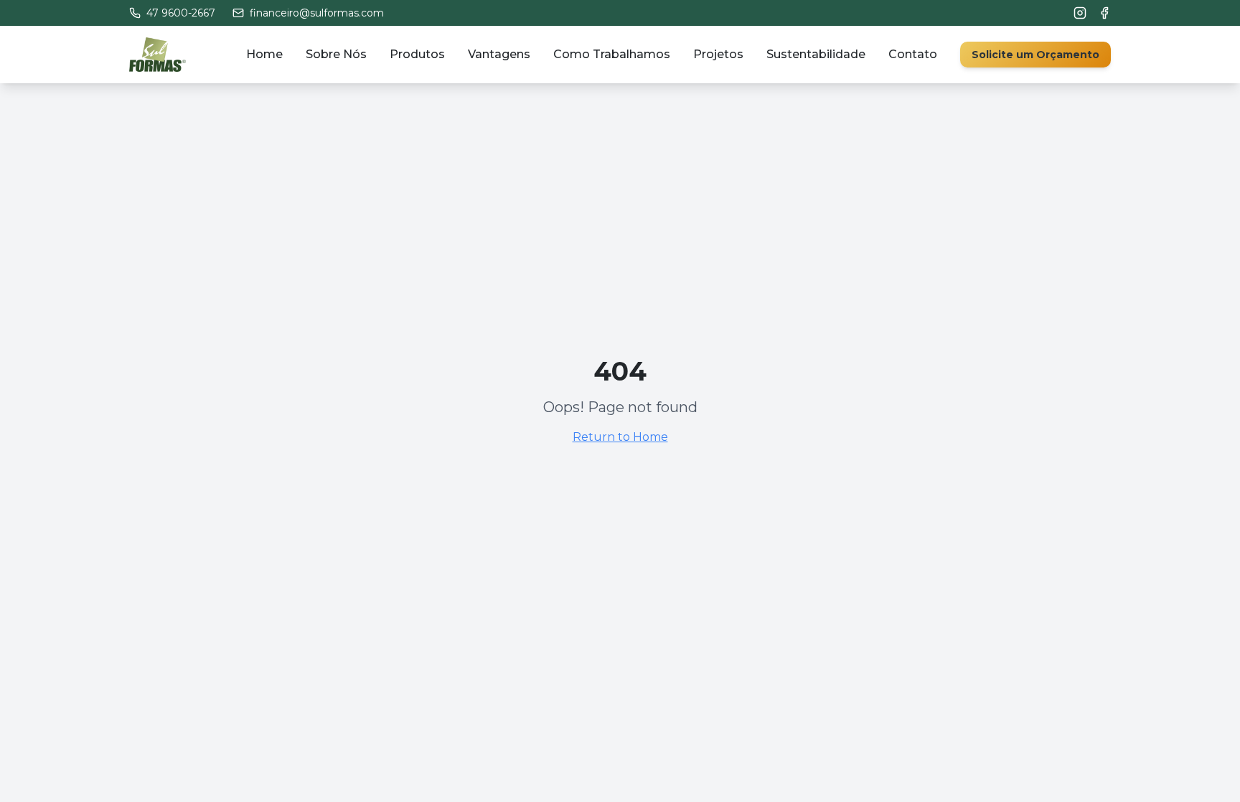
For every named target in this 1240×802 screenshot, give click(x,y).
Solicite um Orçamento (1035, 54)
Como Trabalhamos (611, 54)
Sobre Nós (336, 54)
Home (264, 54)
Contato (912, 54)
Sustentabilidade (815, 54)
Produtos (417, 54)
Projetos (718, 54)
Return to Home (620, 437)
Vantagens (499, 54)
